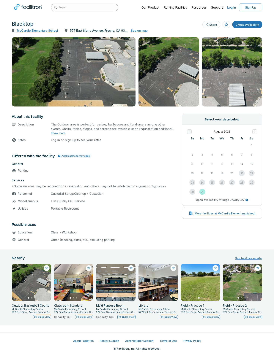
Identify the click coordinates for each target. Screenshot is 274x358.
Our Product (150, 7)
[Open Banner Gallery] (74, 71)
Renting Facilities (175, 7)
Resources (199, 7)
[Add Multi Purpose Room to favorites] (131, 268)
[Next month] (254, 131)
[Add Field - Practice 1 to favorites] (215, 268)
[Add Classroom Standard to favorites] (89, 268)
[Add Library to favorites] (173, 268)
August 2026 (222, 131)
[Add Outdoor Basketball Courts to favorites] (47, 268)
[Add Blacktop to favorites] (226, 24)
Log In (231, 7)
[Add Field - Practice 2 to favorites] (258, 268)
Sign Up (250, 7)
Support (217, 7)
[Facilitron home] (28, 11)
